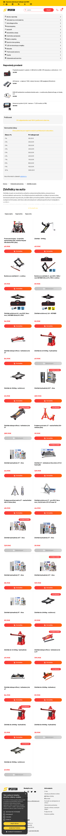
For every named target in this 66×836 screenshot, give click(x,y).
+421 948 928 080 (34, 831)
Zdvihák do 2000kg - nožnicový (44, 612)
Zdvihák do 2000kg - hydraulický (15, 724)
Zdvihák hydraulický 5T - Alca (14, 575)
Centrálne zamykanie (13, 36)
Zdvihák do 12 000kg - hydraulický (15, 650)
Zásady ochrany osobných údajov (51, 808)
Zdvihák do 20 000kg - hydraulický (45, 351)
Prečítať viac (20, 808)
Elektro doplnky (11, 39)
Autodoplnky (11, 26)
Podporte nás (48, 811)
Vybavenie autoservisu (14, 58)
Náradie (9, 49)
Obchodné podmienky (50, 805)
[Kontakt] (31, 4)
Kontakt (48, 798)
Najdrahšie (18, 214)
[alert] (15, 813)
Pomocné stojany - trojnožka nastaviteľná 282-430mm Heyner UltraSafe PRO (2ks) (15, 240)
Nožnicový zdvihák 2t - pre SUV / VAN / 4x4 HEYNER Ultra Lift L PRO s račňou (47, 277)
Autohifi (9, 29)
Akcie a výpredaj (12, 17)
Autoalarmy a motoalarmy (15, 20)
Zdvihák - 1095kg (40, 238)
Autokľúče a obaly (12, 33)
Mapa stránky (50, 796)
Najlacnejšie (9, 214)
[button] (14, 832)
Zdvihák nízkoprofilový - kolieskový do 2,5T (47, 651)
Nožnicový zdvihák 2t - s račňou (14, 276)
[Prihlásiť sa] (25, 4)
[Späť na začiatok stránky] (62, 832)
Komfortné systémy (13, 42)
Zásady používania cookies (52, 793)
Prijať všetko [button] (15, 823)
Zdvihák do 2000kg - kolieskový (44, 687)
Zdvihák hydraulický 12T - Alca (44, 575)
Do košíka (19, 251)
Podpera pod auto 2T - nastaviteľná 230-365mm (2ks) (48, 426)
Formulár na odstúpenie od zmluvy (52, 801)
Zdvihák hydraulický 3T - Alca (44, 538)
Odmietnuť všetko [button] (14, 828)
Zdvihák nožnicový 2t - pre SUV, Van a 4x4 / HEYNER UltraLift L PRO (16, 314)
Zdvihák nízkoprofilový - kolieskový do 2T (17, 352)
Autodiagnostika (12, 23)
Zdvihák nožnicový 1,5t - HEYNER (45, 313)
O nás (46, 791)
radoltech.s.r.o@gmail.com (31, 801)
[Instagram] (6, 4)
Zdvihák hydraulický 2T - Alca (14, 463)
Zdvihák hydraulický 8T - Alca (14, 612)
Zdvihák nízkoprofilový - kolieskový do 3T (17, 426)
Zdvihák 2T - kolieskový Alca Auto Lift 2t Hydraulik (48, 464)
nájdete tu (23, 176)
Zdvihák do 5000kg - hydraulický (45, 724)
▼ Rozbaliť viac (33, 208)
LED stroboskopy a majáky (15, 45)
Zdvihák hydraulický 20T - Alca (14, 538)
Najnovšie (28, 214)
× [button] (25, 793)
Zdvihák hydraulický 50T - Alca (44, 388)
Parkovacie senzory (13, 52)
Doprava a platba (49, 814)
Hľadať (48, 10)
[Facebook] (4, 4)
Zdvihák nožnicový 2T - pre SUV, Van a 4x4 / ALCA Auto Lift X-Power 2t (47, 501)
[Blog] (13, 4)
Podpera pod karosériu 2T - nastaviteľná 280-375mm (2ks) (17, 501)
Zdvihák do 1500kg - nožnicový (14, 388)
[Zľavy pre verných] (19, 4)
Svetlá (9, 55)
